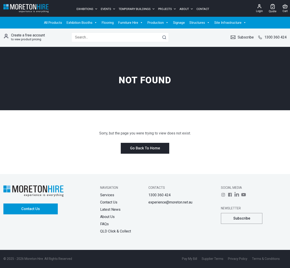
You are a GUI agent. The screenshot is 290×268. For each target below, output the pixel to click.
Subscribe (246, 37)
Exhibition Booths (79, 23)
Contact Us (30, 209)
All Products (53, 23)
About (184, 9)
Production (155, 23)
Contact (202, 9)
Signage (179, 23)
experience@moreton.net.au (170, 202)
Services (107, 195)
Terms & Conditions (266, 259)
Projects (165, 9)
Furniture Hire (128, 23)
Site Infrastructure (228, 23)
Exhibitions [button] (85, 9)
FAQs (104, 224)
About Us (107, 217)
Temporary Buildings (135, 9)
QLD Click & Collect (115, 231)
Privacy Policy (237, 259)
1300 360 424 (275, 37)
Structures (197, 23)
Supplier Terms (212, 259)
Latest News (110, 209)
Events (106, 9)
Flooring (108, 23)
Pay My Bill (189, 259)
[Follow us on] (223, 194)
